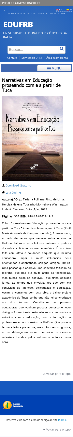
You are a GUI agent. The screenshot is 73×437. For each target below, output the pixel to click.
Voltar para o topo (58, 374)
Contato (12, 58)
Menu (56, 68)
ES (71, 9)
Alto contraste (37, 13)
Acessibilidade (16, 13)
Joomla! (62, 420)
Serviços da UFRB (31, 58)
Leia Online (13, 192)
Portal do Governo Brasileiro (21, 3)
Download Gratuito (18, 185)
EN (60, 9)
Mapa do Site (57, 13)
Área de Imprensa (57, 58)
